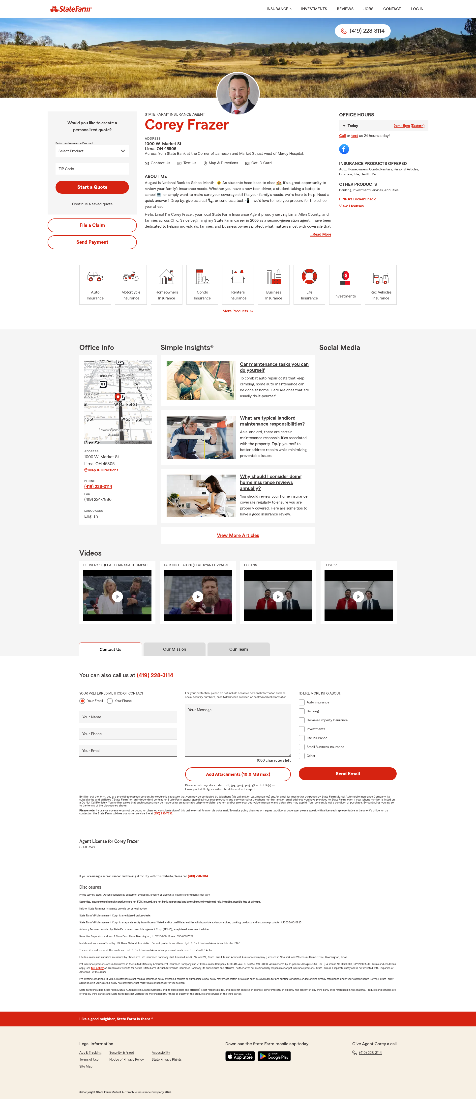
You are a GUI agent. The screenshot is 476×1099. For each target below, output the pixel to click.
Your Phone (123, 701)
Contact (392, 9)
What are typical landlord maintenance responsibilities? (272, 421)
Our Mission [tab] (174, 649)
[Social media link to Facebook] (344, 149)
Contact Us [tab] (110, 649)
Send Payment (92, 242)
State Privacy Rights (166, 1059)
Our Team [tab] (238, 649)
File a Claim (92, 225)
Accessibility (161, 1052)
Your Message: (200, 710)
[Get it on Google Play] (274, 1056)
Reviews (345, 9)
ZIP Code (66, 169)
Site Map (85, 1066)
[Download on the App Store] (240, 1056)
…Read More (320, 234)
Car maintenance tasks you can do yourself (274, 367)
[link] (71, 9)
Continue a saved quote (92, 204)
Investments (314, 9)
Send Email (348, 773)
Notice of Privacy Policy (126, 1059)
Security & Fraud (121, 1052)
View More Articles (238, 535)
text (354, 136)
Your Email (95, 701)
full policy (97, 967)
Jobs (368, 9)
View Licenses (351, 206)
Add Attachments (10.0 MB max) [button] (238, 774)
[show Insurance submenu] (290, 9)
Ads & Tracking (90, 1052)
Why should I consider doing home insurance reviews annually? (270, 482)
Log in (417, 9)
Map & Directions (103, 470)
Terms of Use (88, 1059)
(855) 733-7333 (163, 813)
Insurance (277, 9)
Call (342, 136)
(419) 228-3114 (98, 486)
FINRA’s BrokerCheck (357, 199)
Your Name (91, 717)
